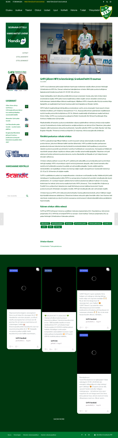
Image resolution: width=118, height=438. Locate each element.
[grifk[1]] (106, 12)
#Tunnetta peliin (80, 224)
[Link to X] (107, 1)
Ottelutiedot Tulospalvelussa (51, 246)
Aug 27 (59, 343)
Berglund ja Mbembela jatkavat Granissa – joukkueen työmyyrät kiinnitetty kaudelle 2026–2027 (14, 137)
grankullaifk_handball (21, 340)
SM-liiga (57, 227)
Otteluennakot (22, 61)
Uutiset (25, 53)
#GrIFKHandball (57, 224)
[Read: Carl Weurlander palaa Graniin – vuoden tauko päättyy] (27, 126)
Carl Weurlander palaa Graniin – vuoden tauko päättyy (13, 127)
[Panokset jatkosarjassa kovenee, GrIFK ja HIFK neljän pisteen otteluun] (2, 219)
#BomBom (45, 224)
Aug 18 (98, 405)
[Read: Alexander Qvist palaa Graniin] (27, 120)
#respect (69, 224)
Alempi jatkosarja (95, 224)
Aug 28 (28, 340)
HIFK (50, 227)
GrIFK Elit (54, 341)
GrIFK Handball (21, 338)
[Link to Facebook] (103, 1)
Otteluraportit (22, 57)
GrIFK (44, 227)
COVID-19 (107, 224)
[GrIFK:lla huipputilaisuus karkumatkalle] (116, 219)
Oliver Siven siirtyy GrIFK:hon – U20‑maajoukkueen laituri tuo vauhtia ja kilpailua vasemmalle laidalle (14, 110)
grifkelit (53, 343)
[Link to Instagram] (110, 1)
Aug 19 (98, 322)
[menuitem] (9, 1)
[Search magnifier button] (27, 195)
